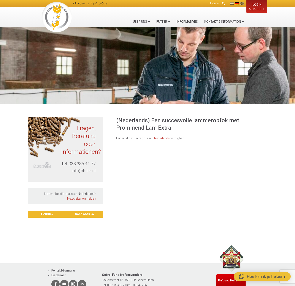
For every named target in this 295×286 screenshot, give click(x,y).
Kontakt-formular (63, 270)
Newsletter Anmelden (81, 198)
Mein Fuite (257, 7)
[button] (262, 276)
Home (214, 3)
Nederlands (162, 138)
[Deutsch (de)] (237, 3)
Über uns (140, 21)
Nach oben (83, 214)
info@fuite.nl (84, 170)
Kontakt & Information (223, 21)
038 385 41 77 (82, 163)
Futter (162, 21)
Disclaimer (58, 275)
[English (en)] (242, 3)
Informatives (187, 21)
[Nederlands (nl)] (232, 3)
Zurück (48, 214)
